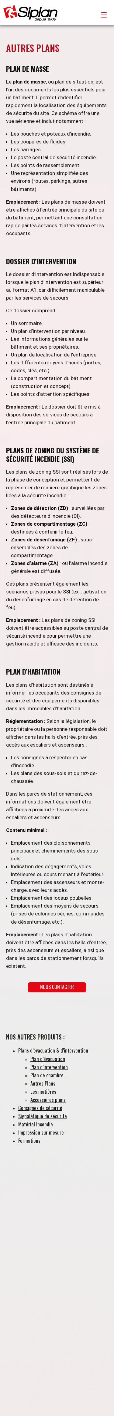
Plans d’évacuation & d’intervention (53, 1050)
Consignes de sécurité (40, 1108)
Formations (29, 1140)
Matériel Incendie (35, 1124)
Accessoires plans (48, 1099)
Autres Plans (42, 1083)
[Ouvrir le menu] (104, 14)
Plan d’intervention (49, 1067)
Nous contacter (57, 987)
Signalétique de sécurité (42, 1116)
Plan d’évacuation (47, 1059)
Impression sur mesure (41, 1132)
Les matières (43, 1091)
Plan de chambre (47, 1075)
